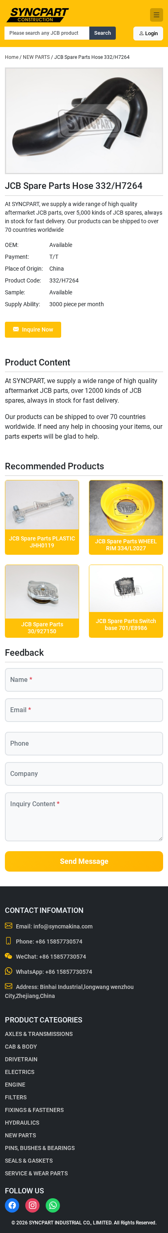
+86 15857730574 (58, 941)
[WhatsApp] (53, 1205)
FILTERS (16, 1097)
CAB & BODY (21, 1046)
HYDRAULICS (22, 1122)
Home (11, 57)
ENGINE (15, 1084)
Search (102, 33)
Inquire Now (37, 329)
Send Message (84, 861)
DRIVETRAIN (21, 1059)
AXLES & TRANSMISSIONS (39, 1034)
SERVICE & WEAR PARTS (36, 1173)
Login (151, 33)
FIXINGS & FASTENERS (34, 1110)
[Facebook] (12, 1205)
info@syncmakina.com (63, 926)
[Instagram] (32, 1205)
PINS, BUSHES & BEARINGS (40, 1148)
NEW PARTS (36, 57)
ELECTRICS (19, 1072)
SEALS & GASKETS (29, 1160)
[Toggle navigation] (156, 15)
